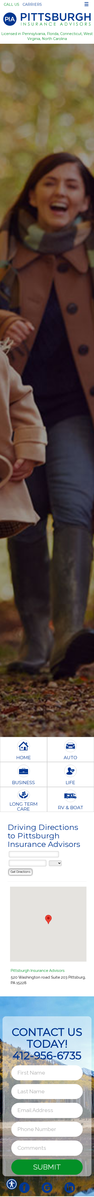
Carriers (32, 4)
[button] (48, 919)
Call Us (11, 4)
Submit (47, 1167)
